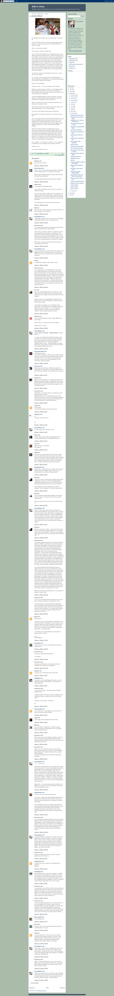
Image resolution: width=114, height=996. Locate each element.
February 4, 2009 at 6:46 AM (40, 715)
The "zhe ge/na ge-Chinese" (77, 148)
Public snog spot (74, 144)
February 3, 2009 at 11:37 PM (41, 640)
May (72, 108)
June (72, 106)
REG (35, 725)
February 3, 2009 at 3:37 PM (40, 449)
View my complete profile (75, 50)
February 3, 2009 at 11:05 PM (41, 613)
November (73, 97)
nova (35, 443)
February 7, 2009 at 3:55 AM (40, 914)
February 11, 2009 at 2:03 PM (41, 930)
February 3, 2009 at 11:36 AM (41, 246)
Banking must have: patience (77, 183)
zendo (35, 717)
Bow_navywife (37, 917)
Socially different (74, 184)
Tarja (35, 477)
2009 (71, 93)
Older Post (62, 987)
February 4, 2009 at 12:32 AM (41, 668)
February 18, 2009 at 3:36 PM (41, 968)
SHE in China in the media (75, 64)
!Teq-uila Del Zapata (39, 351)
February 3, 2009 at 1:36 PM (40, 388)
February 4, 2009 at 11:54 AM (41, 832)
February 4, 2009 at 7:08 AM (40, 722)
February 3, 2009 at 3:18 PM (40, 432)
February (73, 113)
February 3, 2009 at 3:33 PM (40, 441)
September (73, 100)
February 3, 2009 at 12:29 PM (41, 328)
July (72, 104)
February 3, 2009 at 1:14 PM (40, 375)
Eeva (35, 493)
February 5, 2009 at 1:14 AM (40, 868)
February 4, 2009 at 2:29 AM (40, 685)
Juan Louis (37, 366)
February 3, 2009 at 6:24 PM (40, 474)
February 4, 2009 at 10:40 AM (41, 789)
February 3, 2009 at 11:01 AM (41, 214)
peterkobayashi (38, 467)
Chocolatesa (37, 643)
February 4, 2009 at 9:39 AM (40, 759)
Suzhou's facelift (74, 186)
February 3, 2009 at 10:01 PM (41, 537)
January (73, 190)
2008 (71, 193)
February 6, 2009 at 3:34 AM (40, 883)
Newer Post (32, 987)
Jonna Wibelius (38, 216)
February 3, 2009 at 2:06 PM (40, 403)
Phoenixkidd (37, 871)
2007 (71, 195)
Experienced (61, 155)
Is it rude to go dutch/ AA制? (77, 146)
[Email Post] (62, 153)
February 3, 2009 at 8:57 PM (40, 524)
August (72, 102)
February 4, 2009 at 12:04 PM (41, 849)
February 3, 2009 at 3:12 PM (40, 425)
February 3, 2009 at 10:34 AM (41, 181)
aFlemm (36, 184)
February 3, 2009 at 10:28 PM (41, 594)
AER (35, 207)
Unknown (36, 161)
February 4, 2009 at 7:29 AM (40, 732)
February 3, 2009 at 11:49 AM (41, 265)
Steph (35, 452)
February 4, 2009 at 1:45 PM (40, 858)
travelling (71, 68)
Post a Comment (35, 982)
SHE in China (38, 6)
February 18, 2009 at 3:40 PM (41, 980)
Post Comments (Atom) (41, 990)
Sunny (36, 434)
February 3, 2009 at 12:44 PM (41, 348)
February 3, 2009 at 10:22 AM (41, 165)
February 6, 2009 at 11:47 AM (41, 898)
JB (35, 260)
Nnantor (36, 377)
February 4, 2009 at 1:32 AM (40, 675)
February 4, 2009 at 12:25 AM (41, 659)
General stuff (72, 60)
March (72, 111)
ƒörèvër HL (37, 414)
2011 (71, 89)
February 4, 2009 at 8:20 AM (40, 744)
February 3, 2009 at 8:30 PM (40, 490)
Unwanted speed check (76, 156)
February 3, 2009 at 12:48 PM (41, 363)
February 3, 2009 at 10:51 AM (41, 205)
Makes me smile (74, 188)
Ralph (35, 616)
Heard (70, 62)
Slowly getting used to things (77, 115)
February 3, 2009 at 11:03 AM (41, 222)
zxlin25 (36, 405)
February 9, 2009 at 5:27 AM (40, 921)
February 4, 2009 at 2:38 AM (40, 706)
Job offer (73, 160)
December (73, 95)
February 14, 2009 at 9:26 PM (41, 943)
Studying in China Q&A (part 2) (77, 181)
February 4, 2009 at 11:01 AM (41, 814)
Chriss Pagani (37, 168)
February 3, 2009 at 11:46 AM (41, 257)
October (73, 98)
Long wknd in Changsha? (76, 129)
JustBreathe (37, 678)
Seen (70, 66)
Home (47, 987)
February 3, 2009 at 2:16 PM (40, 411)
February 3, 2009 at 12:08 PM (41, 313)
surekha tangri (37, 861)
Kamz (35, 924)
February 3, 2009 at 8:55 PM (40, 505)
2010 (71, 91)
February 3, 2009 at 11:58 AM (41, 287)
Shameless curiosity (75, 158)
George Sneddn (38, 709)
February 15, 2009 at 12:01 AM (41, 956)
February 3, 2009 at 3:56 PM (40, 464)
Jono (35, 933)
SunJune (36, 316)
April (72, 109)
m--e (35, 289)
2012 (71, 88)
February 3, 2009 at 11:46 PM (41, 649)
